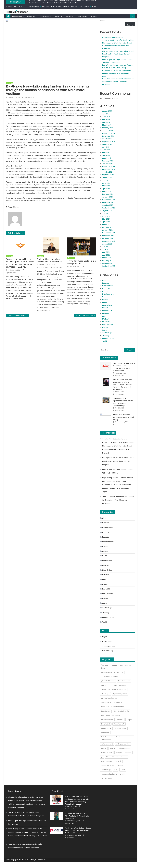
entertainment (107, 744)
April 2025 (106, 155)
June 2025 (106, 150)
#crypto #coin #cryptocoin (112, 672)
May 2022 (106, 252)
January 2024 (107, 197)
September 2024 (108, 175)
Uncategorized (108, 338)
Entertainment (56, 6)
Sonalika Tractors (108, 765)
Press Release (84, 6)
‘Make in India (106, 778)
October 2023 (107, 205)
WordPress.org (107, 651)
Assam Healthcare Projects (111, 702)
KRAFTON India (106, 753)
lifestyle (119, 753)
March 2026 (106, 125)
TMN (115, 770)
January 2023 (107, 230)
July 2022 (105, 247)
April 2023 (106, 222)
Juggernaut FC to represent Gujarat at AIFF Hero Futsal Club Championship (123, 402)
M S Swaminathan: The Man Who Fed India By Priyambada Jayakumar (77, 815)
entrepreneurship (123, 744)
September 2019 (108, 266)
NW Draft (105, 319)
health (112, 748)
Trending (105, 335)
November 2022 (108, 236)
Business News (34, 6)
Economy (106, 288)
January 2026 (107, 130)
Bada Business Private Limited (112, 707)
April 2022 (106, 255)
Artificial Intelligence (109, 698)
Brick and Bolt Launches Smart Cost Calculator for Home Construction (49, 262)
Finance (105, 300)
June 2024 (106, 183)
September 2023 (108, 208)
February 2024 (107, 194)
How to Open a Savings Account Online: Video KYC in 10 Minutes (53, 2)
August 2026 (107, 111)
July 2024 (106, 180)
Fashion (105, 297)
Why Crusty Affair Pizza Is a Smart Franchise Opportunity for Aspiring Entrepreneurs (124, 367)
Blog (104, 280)
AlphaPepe (105, 694)
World (94, 6)
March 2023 (106, 225)
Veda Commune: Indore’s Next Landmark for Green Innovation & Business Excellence (118, 81)
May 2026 (106, 119)
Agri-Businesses (124, 681)
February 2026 (107, 128)
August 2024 (107, 177)
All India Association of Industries (113, 689)
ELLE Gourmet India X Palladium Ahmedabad (113, 738)
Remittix (118, 761)
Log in (104, 637)
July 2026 (105, 114)
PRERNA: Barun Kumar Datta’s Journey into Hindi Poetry (123, 417)
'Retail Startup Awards (109, 676)
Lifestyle (66, 6)
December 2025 (108, 133)
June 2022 (106, 249)
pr (102, 757)
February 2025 (107, 161)
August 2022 (107, 244)
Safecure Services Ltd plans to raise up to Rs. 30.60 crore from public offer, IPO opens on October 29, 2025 (20, 263)
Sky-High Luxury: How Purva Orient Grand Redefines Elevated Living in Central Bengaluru (118, 54)
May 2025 (106, 153)
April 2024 (106, 188)
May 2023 (106, 219)
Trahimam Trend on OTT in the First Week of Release (85, 315)
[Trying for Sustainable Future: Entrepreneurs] (81, 246)
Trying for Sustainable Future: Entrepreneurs (81, 262)
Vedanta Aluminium (109, 774)
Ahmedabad (106, 685)
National (74, 6)
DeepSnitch (105, 724)
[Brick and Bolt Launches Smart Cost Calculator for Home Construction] (51, 245)
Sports (104, 330)
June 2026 (106, 117)
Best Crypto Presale (121, 711)
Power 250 (106, 322)
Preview (105, 327)
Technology (106, 333)
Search (103, 21)
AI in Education (120, 685)
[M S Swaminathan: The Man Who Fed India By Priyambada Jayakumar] (56, 815)
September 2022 (108, 241)
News (104, 316)
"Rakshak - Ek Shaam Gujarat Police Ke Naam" (116, 666)
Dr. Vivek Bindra (120, 728)
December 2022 (108, 233)
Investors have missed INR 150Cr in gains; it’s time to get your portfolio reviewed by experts (19, 315)
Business (10, 83)
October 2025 (107, 139)
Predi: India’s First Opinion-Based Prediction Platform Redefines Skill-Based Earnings (78, 830)
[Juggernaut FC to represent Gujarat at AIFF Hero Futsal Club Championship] (105, 400)
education (105, 733)
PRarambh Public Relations (116, 757)
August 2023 (107, 211)
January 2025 (107, 164)
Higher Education (124, 748)
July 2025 (105, 147)
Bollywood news (107, 720)
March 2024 (106, 191)
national (128, 753)
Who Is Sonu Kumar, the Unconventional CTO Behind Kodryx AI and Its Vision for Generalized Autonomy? (122, 384)
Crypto (129, 720)
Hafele (103, 748)
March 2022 (106, 258)
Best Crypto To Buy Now (110, 715)
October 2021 (107, 263)
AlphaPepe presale (120, 694)
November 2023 (108, 202)
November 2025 (108, 136)
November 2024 (108, 169)
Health (104, 302)
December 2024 (108, 166)
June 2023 (106, 216)
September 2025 (108, 141)
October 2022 (107, 238)
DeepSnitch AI (119, 724)
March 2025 (106, 158)
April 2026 (106, 122)
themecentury (40, 860)
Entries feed (106, 641)
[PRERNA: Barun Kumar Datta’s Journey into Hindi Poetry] (105, 417)
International (107, 305)
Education (45, 6)
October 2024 (107, 172)
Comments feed (108, 646)
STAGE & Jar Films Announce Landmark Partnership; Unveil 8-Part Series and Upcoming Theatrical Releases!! (77, 800)
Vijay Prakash (11, 273)
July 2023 (105, 213)
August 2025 (107, 144)
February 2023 (107, 227)
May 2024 (106, 186)
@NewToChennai (108, 681)
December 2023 (108, 200)
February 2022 (107, 260)
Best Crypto (105, 711)
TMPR (123, 770)
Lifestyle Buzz (107, 311)
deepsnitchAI (106, 728)
